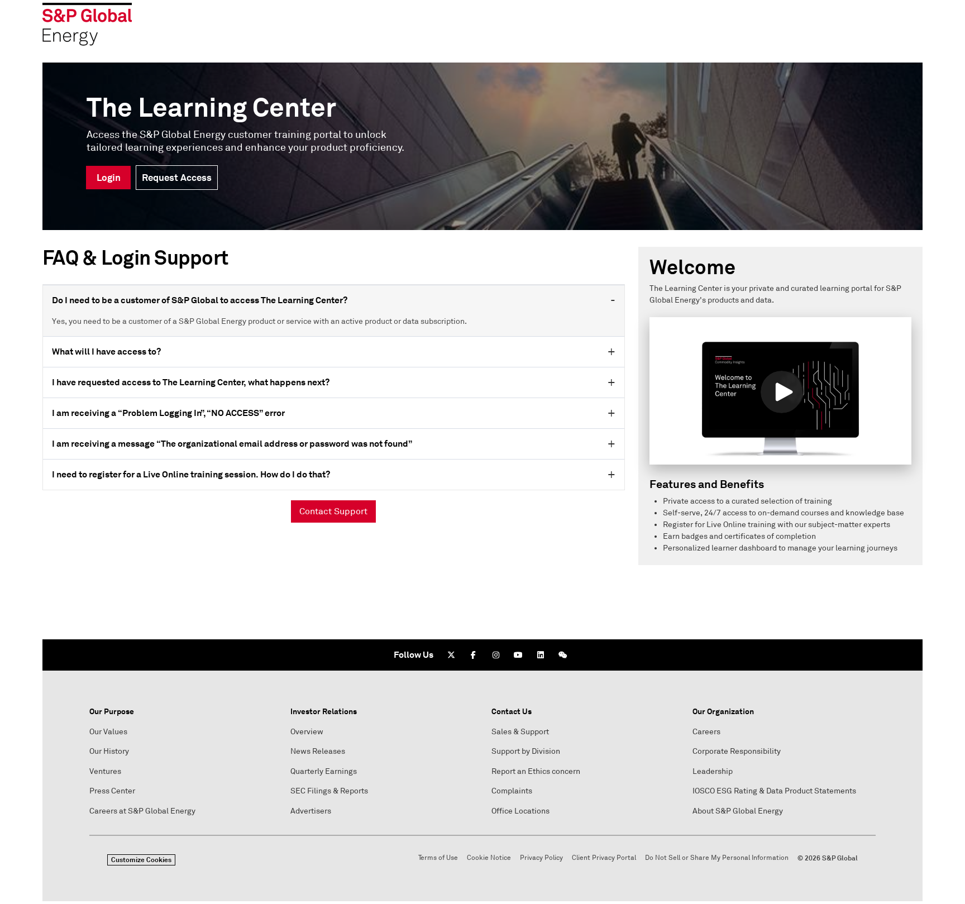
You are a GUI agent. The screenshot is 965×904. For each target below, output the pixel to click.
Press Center (112, 791)
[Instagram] (496, 655)
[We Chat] (563, 655)
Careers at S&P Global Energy (142, 811)
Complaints (511, 791)
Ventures (105, 771)
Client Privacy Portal (604, 858)
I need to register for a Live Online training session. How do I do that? (191, 474)
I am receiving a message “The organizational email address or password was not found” (232, 443)
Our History (109, 751)
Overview (306, 731)
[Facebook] (473, 655)
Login (109, 177)
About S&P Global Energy (737, 811)
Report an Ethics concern (535, 771)
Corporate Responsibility (736, 751)
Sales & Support (520, 731)
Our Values (108, 731)
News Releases (317, 751)
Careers (706, 731)
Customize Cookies (141, 859)
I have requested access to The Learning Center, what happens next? (190, 382)
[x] (451, 655)
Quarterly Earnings (323, 771)
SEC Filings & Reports (329, 791)
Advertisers (310, 811)
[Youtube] (518, 655)
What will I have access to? (106, 351)
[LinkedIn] (541, 655)
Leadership (712, 771)
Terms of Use (438, 858)
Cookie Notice (489, 858)
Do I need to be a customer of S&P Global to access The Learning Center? (199, 300)
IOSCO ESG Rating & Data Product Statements (774, 791)
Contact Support (333, 511)
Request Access (177, 177)
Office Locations (520, 811)
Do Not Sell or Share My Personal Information (717, 858)
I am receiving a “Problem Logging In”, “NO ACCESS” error (168, 413)
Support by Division (525, 751)
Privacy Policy (541, 858)
